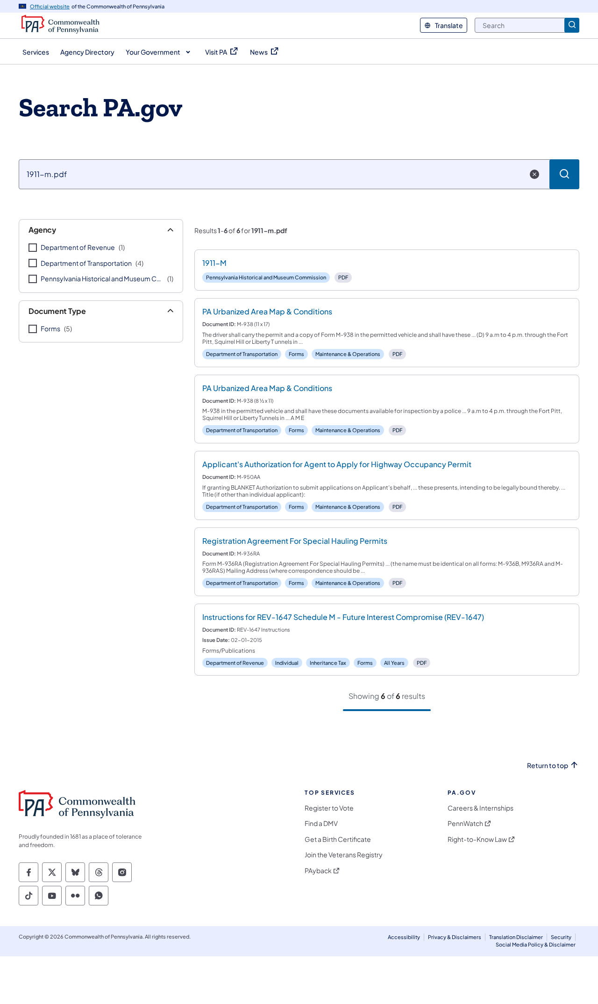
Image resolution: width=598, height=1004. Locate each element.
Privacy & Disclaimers (454, 937)
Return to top (547, 765)
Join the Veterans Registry (344, 855)
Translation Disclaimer (516, 937)
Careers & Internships (480, 808)
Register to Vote (329, 808)
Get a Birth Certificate (338, 839)
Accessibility (404, 937)
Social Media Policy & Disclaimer (536, 944)
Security (561, 937)
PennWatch (465, 823)
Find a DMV (321, 823)
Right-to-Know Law (477, 839)
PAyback (318, 871)
